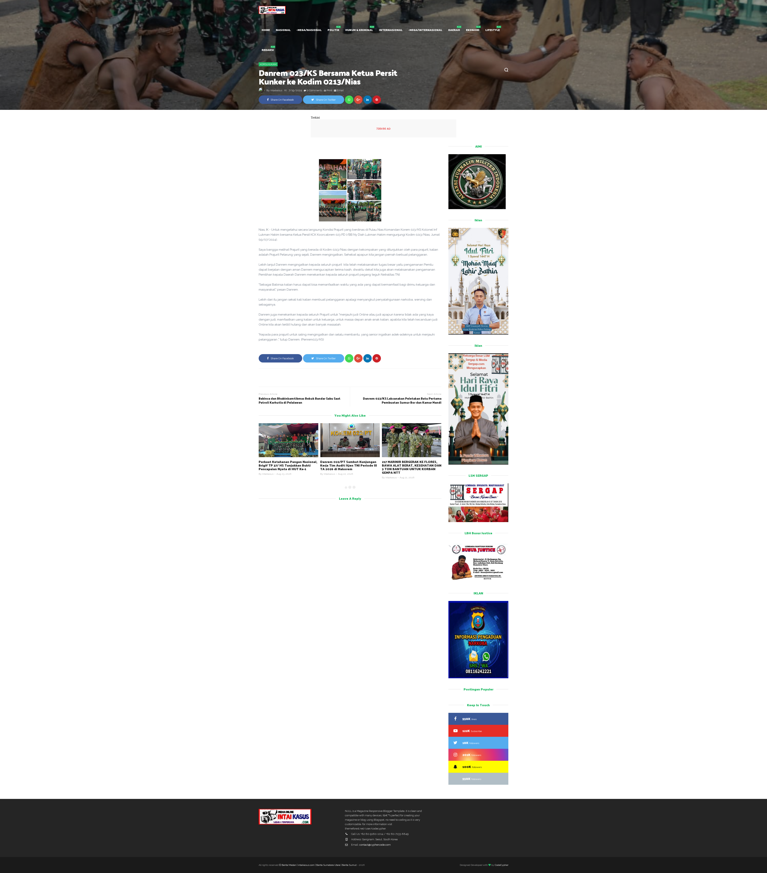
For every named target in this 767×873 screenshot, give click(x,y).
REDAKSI (268, 49)
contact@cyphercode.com (375, 844)
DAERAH (454, 29)
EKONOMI (472, 29)
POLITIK (333, 29)
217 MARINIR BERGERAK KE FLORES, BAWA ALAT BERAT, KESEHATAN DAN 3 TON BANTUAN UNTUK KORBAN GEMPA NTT (350, 467)
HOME (266, 29)
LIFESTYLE (492, 29)
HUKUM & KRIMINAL (359, 29)
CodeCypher (501, 865)
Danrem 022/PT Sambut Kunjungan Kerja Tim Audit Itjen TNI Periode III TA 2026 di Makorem (287, 465)
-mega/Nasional (309, 29)
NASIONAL (283, 29)
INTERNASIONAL (390, 29)
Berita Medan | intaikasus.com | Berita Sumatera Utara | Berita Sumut (319, 865)
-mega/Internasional (425, 29)
